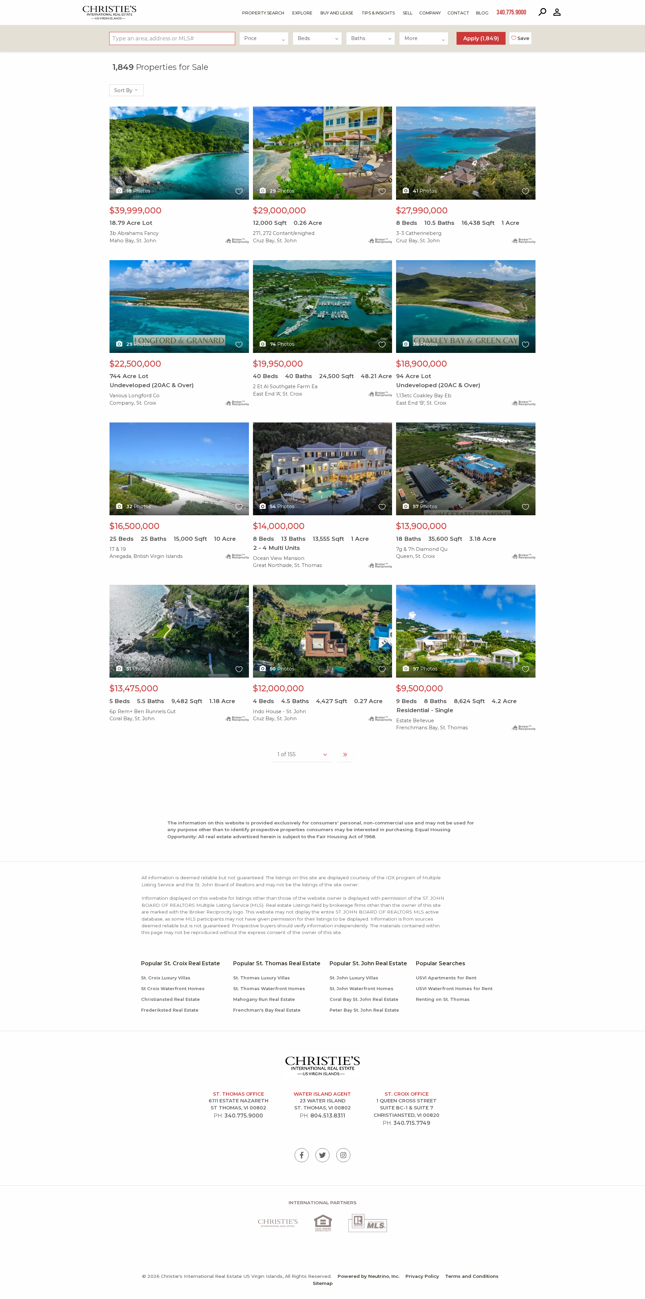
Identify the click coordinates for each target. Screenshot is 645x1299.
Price (250, 38)
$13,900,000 (421, 526)
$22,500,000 (135, 364)
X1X (114, 110)
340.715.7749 (411, 1123)
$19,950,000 (278, 364)
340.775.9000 (243, 1115)
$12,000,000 (278, 688)
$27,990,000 (422, 210)
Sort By (124, 90)
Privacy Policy (422, 1276)
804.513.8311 (327, 1115)
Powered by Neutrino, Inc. (368, 1276)
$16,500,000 (135, 526)
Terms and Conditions (472, 1276)
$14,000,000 (279, 526)
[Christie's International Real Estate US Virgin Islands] (92, 7)
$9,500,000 (419, 688)
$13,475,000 (134, 688)
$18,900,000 (421, 364)
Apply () (481, 38)
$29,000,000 (279, 210)
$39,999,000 (136, 210)
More (411, 38)
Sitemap (323, 1283)
